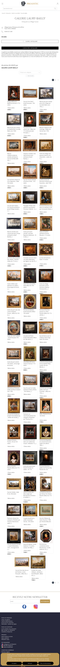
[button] (30, 76)
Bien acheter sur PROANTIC (8, 630)
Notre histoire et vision (7, 636)
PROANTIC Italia (5, 639)
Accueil (3, 13)
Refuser (30, 663)
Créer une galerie (5, 619)
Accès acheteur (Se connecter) (8, 629)
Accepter (14, 663)
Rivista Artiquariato (8, 647)
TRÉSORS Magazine (8, 645)
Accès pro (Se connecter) (7, 622)
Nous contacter (5, 638)
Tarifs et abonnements (7, 621)
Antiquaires (8, 13)
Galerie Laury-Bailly (16, 13)
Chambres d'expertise (6, 631)
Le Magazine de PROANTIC (9, 644)
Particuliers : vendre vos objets (9, 624)
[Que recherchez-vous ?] (55, 8)
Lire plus (4, 36)
